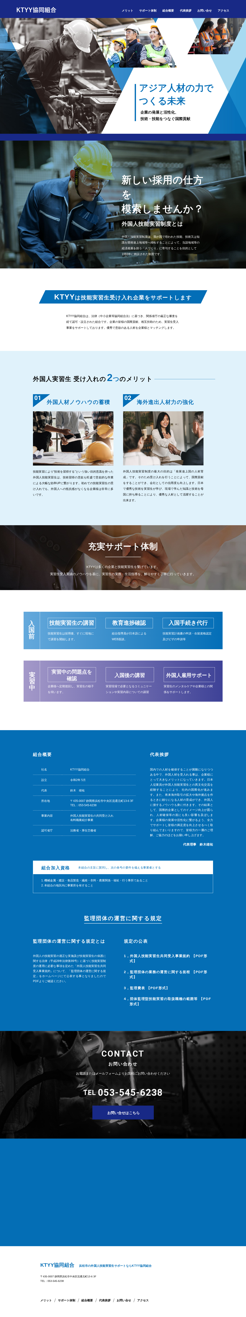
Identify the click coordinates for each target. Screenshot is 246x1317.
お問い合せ (204, 10)
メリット (127, 10)
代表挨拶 (185, 10)
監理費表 (150, 988)
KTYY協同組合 (57, 1265)
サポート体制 (147, 10)
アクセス (223, 10)
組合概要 (168, 10)
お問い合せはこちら (123, 1113)
